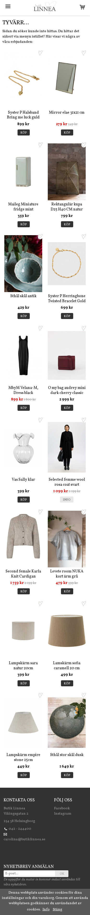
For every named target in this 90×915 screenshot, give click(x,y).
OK (62, 874)
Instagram (62, 813)
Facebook (62, 808)
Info (67, 500)
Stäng (57, 909)
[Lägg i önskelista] (40, 53)
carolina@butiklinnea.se (24, 839)
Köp (23, 133)
